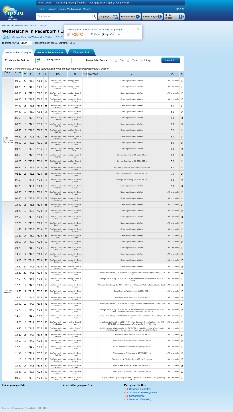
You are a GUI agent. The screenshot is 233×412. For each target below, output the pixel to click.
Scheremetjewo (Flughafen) (143, 392)
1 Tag (120, 60)
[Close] (138, 28)
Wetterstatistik (81, 52)
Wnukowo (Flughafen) (140, 399)
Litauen (41, 9)
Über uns (81, 2)
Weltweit (87, 9)
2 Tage (133, 60)
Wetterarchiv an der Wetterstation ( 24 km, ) (37, 37)
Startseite (60, 2)
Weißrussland (74, 9)
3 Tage (147, 60)
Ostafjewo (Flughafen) (140, 389)
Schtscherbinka (137, 396)
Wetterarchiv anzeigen (18, 52)
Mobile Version (44, 2)
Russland (51, 9)
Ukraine (62, 9)
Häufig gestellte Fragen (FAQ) (104, 2)
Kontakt (125, 2)
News (71, 2)
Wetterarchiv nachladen (50, 52)
